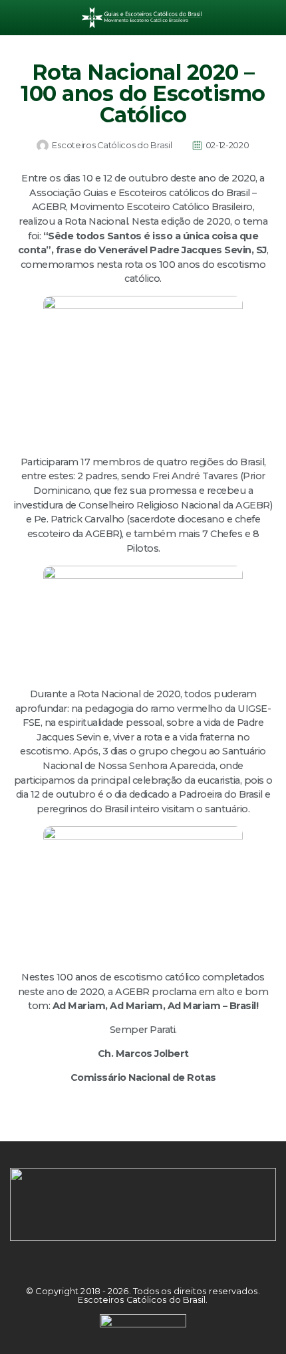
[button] (19, 18)
